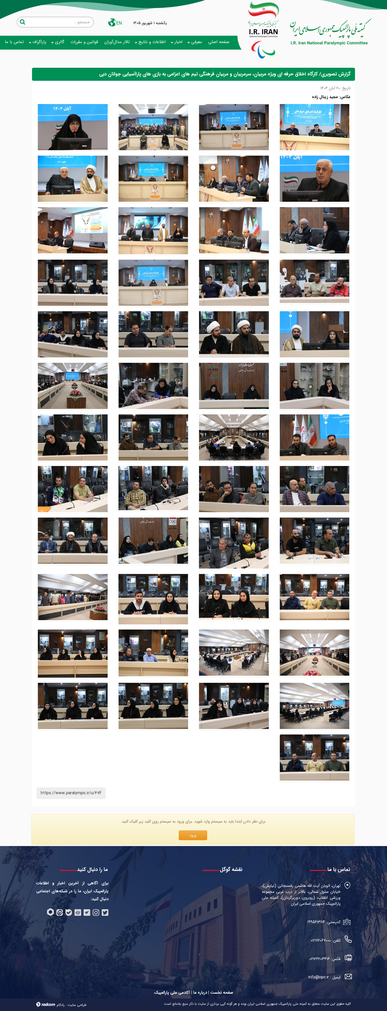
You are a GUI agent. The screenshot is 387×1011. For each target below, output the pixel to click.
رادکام (61, 1005)
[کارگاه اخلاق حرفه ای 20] (314, 231)
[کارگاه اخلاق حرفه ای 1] (153, 127)
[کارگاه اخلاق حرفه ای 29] (314, 437)
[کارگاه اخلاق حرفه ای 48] (314, 178)
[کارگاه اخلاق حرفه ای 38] (153, 334)
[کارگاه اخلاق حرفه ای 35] (234, 386)
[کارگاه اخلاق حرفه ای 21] (314, 543)
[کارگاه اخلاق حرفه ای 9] (153, 653)
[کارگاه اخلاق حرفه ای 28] (234, 437)
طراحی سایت (77, 1005)
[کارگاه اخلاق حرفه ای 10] (234, 653)
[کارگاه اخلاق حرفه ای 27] (153, 437)
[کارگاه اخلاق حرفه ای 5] (234, 178)
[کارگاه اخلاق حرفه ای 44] (314, 757)
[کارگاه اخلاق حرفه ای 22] (73, 489)
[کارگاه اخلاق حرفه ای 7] (314, 706)
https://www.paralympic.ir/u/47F (71, 793)
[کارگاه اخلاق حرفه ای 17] (314, 599)
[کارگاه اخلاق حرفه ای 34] (153, 386)
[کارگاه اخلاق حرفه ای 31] (73, 127)
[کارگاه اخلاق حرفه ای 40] (73, 282)
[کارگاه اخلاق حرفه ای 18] (153, 543)
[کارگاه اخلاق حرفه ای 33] (73, 386)
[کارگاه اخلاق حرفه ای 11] (314, 653)
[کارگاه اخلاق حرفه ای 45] (73, 706)
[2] (314, 127)
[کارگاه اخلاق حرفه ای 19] (234, 543)
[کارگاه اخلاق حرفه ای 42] (314, 282)
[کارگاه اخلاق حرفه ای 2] (73, 231)
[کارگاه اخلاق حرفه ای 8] (73, 653)
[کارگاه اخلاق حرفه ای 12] (73, 599)
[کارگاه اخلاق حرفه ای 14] (73, 178)
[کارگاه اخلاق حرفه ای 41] (234, 282)
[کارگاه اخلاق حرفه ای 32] (153, 282)
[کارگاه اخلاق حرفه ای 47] (234, 706)
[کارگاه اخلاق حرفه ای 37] (73, 334)
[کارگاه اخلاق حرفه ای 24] (234, 489)
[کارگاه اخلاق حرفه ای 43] (73, 543)
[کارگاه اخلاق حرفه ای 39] (234, 334)
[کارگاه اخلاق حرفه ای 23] (153, 489)
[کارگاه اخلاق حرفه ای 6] (153, 178)
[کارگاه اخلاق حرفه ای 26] (73, 437)
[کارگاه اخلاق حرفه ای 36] (314, 386)
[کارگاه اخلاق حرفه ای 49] (234, 127)
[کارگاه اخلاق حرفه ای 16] (234, 599)
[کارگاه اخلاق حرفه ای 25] (314, 489)
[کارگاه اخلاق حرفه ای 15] (153, 599)
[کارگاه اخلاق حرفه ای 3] (234, 231)
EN (119, 23)
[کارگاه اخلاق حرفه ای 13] (153, 231)
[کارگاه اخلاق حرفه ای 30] (314, 334)
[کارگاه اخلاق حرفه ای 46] (153, 706)
